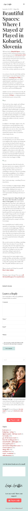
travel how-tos (7, 451)
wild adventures (7, 455)
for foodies (6, 436)
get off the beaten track (9, 438)
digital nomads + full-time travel (12, 434)
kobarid (5, 286)
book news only (18, 411)
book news (6, 430)
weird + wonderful (8, 453)
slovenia (9, 286)
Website (4, 334)
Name (4, 319)
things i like (16, 9)
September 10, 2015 (7, 9)
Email (4, 327)
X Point (12, 95)
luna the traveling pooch (9, 440)
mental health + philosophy (10, 442)
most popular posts (8, 444)
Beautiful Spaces (15, 51)
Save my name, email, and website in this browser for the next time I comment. (13, 343)
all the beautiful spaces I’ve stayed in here (13, 276)
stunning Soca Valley (15, 77)
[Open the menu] (24, 4)
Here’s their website (8, 270)
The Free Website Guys (16, 508)
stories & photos (7, 447)
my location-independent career (11, 445)
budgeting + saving (8, 432)
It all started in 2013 (20, 55)
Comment (5, 302)
